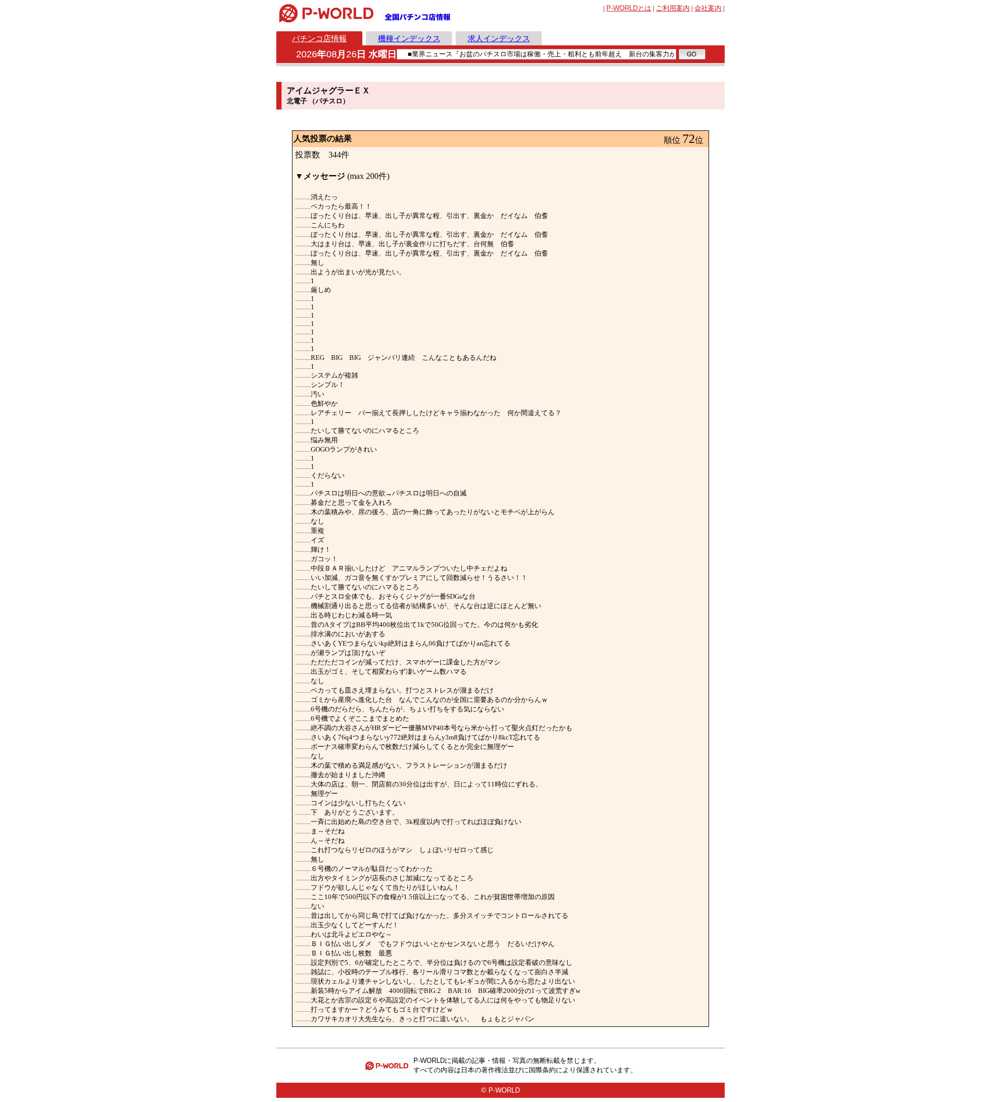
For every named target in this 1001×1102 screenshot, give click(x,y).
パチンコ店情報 (319, 38)
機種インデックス (409, 38)
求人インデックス (499, 38)
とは (628, 8)
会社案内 (708, 8)
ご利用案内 (673, 8)
